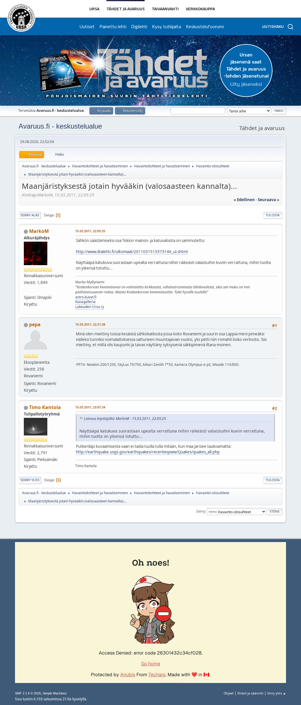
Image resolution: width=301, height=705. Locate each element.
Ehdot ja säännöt (250, 693)
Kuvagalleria (85, 301)
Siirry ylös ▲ (276, 693)
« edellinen (244, 199)
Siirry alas (30, 215)
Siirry (200, 511)
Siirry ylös (30, 480)
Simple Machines (55, 693)
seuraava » (268, 199)
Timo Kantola (45, 407)
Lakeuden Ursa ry (89, 306)
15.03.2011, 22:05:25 (90, 231)
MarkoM (39, 231)
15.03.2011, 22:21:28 (90, 324)
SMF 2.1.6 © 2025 (28, 693)
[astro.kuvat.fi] (26, 290)
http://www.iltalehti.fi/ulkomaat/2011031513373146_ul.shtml (132, 251)
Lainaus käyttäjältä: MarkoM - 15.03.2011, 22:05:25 (125, 418)
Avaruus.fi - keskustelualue (60, 126)
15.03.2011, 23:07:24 (90, 407)
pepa (35, 324)
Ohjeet (229, 693)
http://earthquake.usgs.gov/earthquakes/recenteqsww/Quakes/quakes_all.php (148, 452)
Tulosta (273, 215)
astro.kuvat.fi (85, 297)
